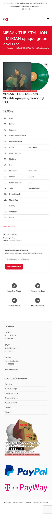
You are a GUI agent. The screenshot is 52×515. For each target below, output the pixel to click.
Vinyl (13, 238)
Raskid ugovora (11, 403)
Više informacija (11, 370)
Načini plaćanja (11, 389)
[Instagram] (26, 9)
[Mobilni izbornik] (48, 19)
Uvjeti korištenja (11, 398)
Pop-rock (19, 241)
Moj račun (8, 384)
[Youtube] (29, 9)
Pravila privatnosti (12, 393)
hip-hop (12, 241)
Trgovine (8, 412)
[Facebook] (23, 9)
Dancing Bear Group (41, 502)
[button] (46, 65)
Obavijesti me (14, 266)
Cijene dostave (18, 502)
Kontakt (8, 407)
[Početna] (3, 48)
